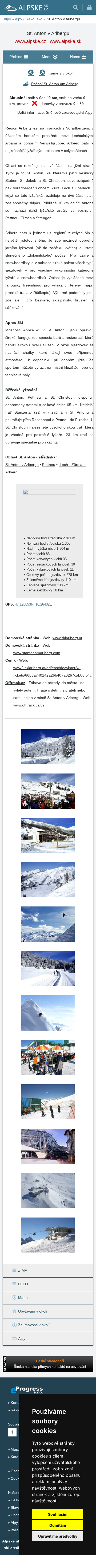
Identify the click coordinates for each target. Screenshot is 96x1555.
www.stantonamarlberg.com (36, 653)
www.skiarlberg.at (67, 638)
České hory (20, 1500)
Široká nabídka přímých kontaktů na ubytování (50, 1367)
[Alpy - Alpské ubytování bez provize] (26, 7)
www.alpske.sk (65, 41)
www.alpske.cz (30, 41)
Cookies (17, 1478)
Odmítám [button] (57, 1525)
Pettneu (48, 464)
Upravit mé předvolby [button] (57, 1536)
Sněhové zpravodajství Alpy (69, 112)
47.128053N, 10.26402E (33, 604)
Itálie (15, 1530)
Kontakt (17, 1402)
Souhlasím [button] (57, 1514)
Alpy (7, 19)
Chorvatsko (20, 1515)
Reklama (18, 1410)
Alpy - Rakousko (28, 19)
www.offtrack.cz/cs (28, 705)
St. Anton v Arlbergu (22, 464)
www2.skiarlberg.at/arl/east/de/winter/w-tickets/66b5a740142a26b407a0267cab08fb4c (52, 671)
